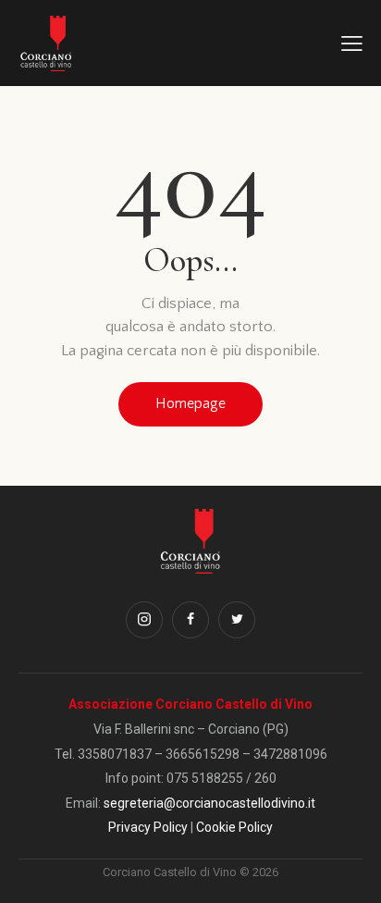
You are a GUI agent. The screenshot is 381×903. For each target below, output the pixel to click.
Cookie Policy (234, 827)
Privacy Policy (148, 827)
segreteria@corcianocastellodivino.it (209, 803)
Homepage (190, 403)
